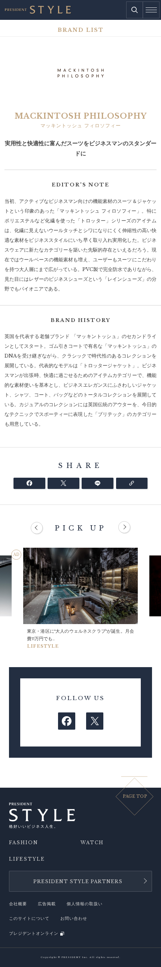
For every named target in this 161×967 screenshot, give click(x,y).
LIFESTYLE (27, 859)
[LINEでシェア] (97, 483)
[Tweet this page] (63, 483)
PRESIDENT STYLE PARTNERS (77, 881)
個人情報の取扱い (85, 903)
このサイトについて (29, 918)
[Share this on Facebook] (29, 483)
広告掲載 (47, 903)
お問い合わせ (73, 918)
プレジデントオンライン (33, 933)
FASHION (23, 842)
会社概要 (18, 903)
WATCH (92, 842)
